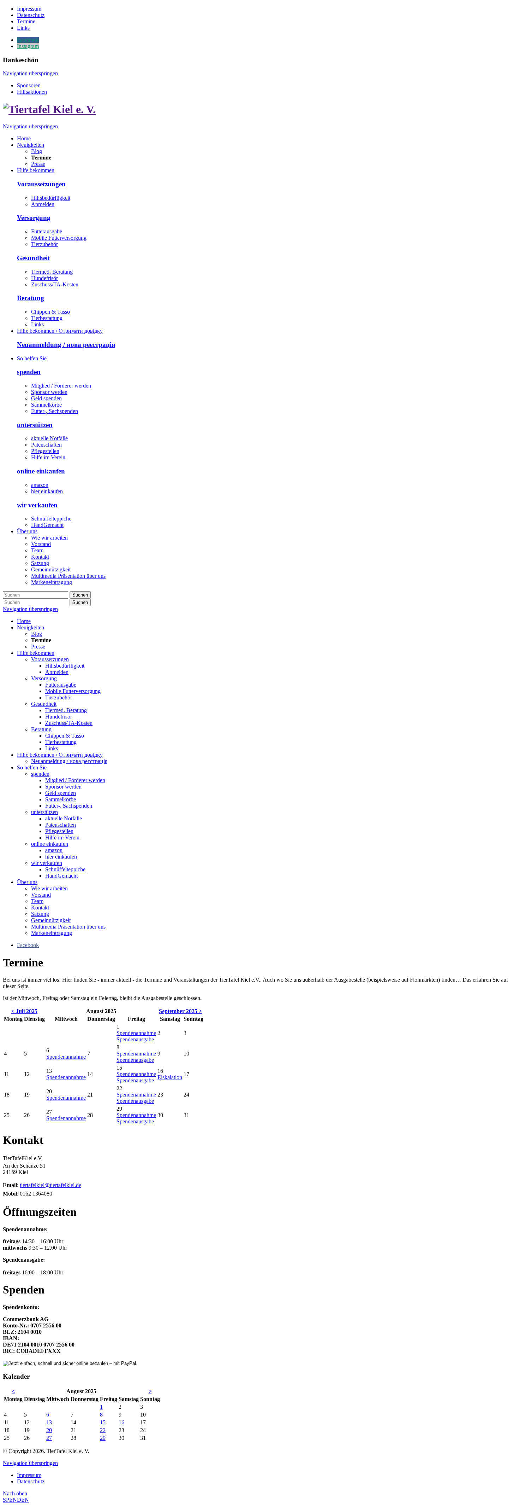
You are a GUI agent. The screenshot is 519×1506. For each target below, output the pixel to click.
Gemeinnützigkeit (51, 920)
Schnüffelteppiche (51, 519)
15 (103, 1422)
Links (37, 324)
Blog (36, 634)
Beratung (30, 298)
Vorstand (41, 895)
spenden (29, 372)
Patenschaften (46, 445)
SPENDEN (16, 1500)
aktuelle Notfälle (49, 438)
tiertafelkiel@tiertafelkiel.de (50, 1185)
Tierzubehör (44, 244)
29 (103, 1438)
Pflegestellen (45, 451)
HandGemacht (47, 525)
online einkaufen (41, 471)
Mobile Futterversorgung (58, 238)
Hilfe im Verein (48, 457)
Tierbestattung (46, 318)
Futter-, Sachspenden (54, 411)
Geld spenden (46, 398)
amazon (39, 485)
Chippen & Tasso (50, 312)
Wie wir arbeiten (49, 888)
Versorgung (33, 217)
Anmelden (42, 204)
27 (49, 1438)
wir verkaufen (37, 505)
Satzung (40, 914)
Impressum (29, 1475)
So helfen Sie (32, 767)
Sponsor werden (49, 392)
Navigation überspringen (30, 73)
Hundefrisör (44, 278)
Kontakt (40, 908)
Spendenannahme (136, 1033)
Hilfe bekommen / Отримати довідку (60, 755)
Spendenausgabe (135, 1039)
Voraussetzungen (41, 184)
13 (49, 1422)
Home (24, 621)
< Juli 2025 (24, 1011)
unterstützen (35, 425)
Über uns (27, 882)
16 (121, 1422)
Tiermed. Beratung (52, 272)
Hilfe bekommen (35, 653)
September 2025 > (180, 1011)
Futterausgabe (46, 231)
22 (103, 1430)
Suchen (80, 595)
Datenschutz (30, 1481)
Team (37, 901)
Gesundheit (33, 258)
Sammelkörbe (46, 405)
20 (49, 1430)
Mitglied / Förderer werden (61, 386)
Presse (38, 647)
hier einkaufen (47, 491)
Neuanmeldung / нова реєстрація (66, 344)
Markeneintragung (51, 933)
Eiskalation (169, 1077)
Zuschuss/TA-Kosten (54, 284)
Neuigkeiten (30, 627)
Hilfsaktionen (32, 92)
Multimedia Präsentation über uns (68, 927)
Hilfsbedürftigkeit (50, 198)
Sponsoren (29, 85)
